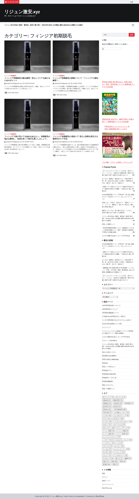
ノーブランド (108, 443)
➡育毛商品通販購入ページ (110, 313)
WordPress (100, 496)
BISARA (118, 403)
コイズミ (107, 421)
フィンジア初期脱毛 (10, 75)
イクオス (107, 415)
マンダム (107, 449)
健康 (128, 458)
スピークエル (119, 424)
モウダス (107, 452)
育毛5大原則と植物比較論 (110, 359)
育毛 (122, 461)
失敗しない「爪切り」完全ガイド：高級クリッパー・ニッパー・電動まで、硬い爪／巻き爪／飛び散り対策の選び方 (117, 205)
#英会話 (106, 400)
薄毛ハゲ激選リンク (108, 224)
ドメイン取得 (108, 431)
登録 (103, 473)
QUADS (107, 406)
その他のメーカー (121, 412)
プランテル (107, 446)
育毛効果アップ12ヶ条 (109, 378)
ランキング (119, 452)
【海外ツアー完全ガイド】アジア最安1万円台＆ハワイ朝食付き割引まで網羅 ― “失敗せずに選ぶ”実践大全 (118, 189)
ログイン (105, 477)
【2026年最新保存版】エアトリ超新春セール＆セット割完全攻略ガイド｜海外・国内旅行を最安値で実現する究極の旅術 (118, 230)
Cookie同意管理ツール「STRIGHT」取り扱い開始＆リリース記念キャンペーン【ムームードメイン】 (118, 197)
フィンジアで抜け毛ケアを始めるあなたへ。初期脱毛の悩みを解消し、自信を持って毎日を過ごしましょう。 (27, 137)
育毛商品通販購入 (107, 381)
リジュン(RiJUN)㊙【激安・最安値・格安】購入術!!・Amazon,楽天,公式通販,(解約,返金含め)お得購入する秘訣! (43, 25)
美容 (114, 461)
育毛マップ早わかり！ (109, 367)
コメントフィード (107, 484)
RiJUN (117, 406)
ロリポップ (108, 458)
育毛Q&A (105, 363)
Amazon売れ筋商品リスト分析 (112, 324)
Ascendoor (80, 496)
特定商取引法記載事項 (109, 356)
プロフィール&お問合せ (109, 340)
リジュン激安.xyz (22, 12)
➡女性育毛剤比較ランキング (111, 305)
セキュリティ (109, 428)
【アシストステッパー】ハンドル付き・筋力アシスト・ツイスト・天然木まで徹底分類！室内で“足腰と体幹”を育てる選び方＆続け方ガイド (118, 173)
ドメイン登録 (122, 431)
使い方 (119, 458)
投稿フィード (106, 481)
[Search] (133, 25)
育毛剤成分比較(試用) (109, 374)
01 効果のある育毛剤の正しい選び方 (113, 316)
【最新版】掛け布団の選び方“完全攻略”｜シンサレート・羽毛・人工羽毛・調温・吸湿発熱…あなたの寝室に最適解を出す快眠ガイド (118, 270)
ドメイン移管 (108, 434)
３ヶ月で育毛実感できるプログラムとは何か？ (117, 320)
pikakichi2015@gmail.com (14, 83)
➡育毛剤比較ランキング (110, 309)
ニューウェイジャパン (111, 437)
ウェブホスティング (121, 415)
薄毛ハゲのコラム (107, 385)
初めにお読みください (109, 352)
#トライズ (121, 397)
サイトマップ (106, 327)
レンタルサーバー (120, 455)
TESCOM (107, 412)
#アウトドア (108, 397)
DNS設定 (129, 403)
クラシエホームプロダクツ (113, 418)
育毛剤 (106, 464)
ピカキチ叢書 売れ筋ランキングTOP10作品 (116, 236)
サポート (107, 424)
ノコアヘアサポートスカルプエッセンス (117, 440)
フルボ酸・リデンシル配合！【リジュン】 (117, 162)
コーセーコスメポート (122, 421)
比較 (106, 461)
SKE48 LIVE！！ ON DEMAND (114, 409)
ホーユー (119, 446)
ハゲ (119, 443)
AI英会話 (107, 403)
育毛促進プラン (107, 370)
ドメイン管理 (122, 434)
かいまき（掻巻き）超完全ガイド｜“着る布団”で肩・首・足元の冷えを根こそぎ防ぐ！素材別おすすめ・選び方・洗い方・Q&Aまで (117, 181)
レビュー (107, 455)
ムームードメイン (121, 449)
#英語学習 (118, 400)
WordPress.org (107, 488)
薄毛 (115, 464)
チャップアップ (123, 428)
